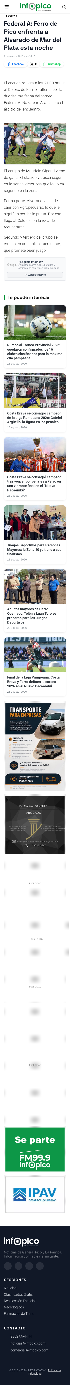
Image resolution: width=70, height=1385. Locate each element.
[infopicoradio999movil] (35, 1149)
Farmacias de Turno (19, 1314)
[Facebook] (8, 1266)
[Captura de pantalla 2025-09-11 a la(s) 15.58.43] (35, 824)
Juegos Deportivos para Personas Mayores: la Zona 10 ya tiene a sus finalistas (34, 549)
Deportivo (11, 16)
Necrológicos (14, 1307)
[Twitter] (29, 1266)
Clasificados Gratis (18, 1294)
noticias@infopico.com (28, 1343)
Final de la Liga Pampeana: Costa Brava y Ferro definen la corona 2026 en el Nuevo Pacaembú (33, 681)
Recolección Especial (20, 1301)
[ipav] (35, 1194)
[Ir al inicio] (35, 7)
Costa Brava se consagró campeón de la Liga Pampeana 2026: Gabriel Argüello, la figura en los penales (34, 417)
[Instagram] (18, 1266)
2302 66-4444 (21, 1336)
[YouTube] (40, 1266)
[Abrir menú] (6, 6)
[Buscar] (64, 7)
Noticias (10, 1288)
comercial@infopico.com (29, 1350)
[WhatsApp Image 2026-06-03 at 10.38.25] (35, 747)
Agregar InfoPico (37, 274)
